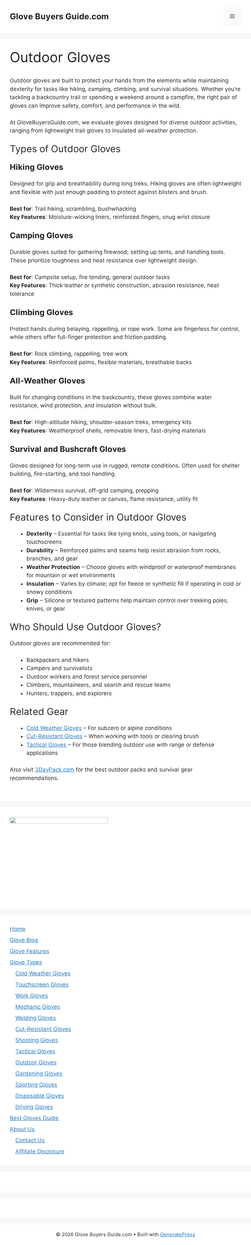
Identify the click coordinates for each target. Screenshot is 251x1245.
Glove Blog (24, 940)
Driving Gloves (34, 1107)
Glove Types (26, 962)
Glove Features (29, 951)
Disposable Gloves (39, 1096)
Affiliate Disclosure (39, 1151)
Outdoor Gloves (36, 1062)
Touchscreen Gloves (42, 984)
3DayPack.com (54, 769)
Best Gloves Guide (34, 1118)
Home (17, 929)
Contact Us (30, 1140)
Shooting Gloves (36, 1040)
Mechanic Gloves (37, 1007)
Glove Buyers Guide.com (59, 16)
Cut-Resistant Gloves (54, 736)
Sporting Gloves (36, 1084)
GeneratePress (177, 1234)
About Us (22, 1129)
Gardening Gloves (38, 1073)
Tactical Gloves (46, 744)
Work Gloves (31, 995)
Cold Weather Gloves (54, 728)
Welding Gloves (35, 1018)
